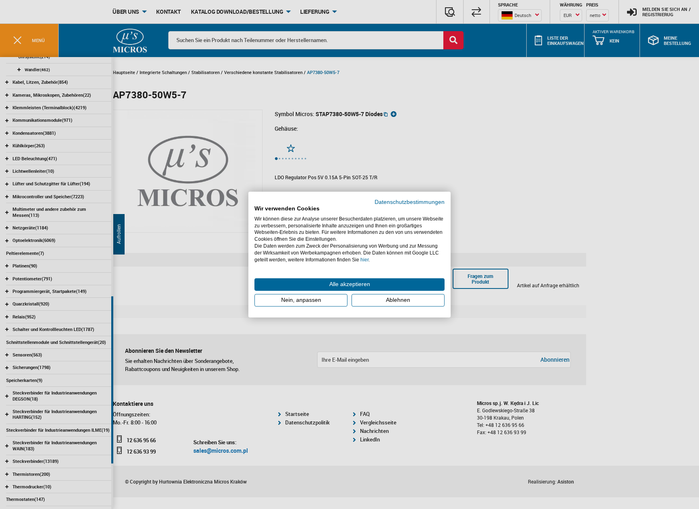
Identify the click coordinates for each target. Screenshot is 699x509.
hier (364, 259)
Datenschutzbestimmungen (410, 202)
